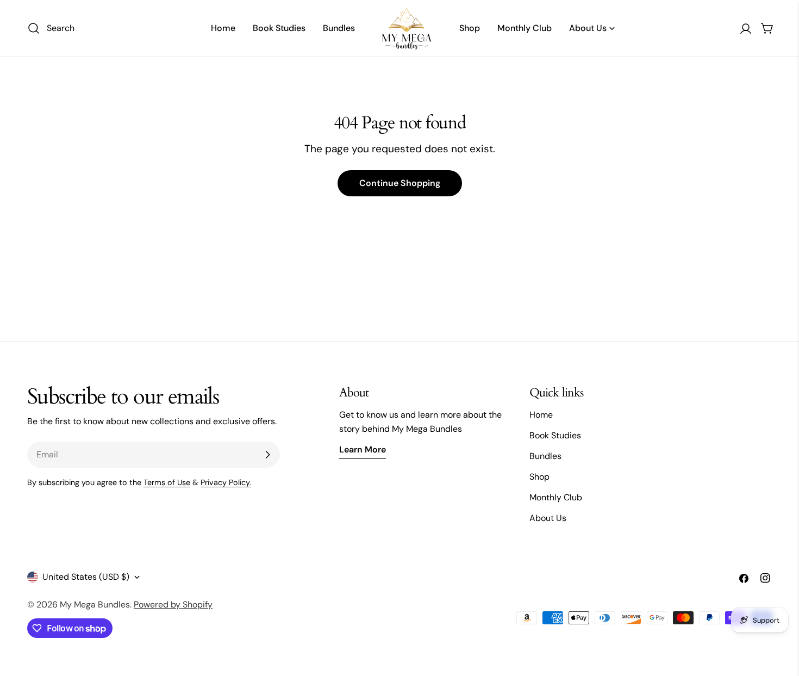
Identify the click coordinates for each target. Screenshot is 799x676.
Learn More (362, 449)
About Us (547, 518)
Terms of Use (166, 482)
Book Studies (555, 435)
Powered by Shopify (173, 604)
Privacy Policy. (226, 482)
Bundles (545, 456)
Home (541, 414)
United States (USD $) (85, 576)
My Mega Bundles (95, 604)
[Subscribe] (267, 454)
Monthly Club (555, 497)
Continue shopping (399, 183)
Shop (539, 476)
